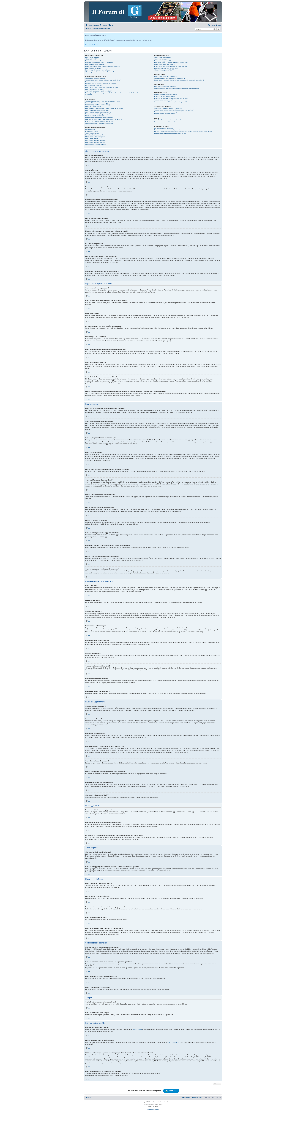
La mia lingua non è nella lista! (93, 85)
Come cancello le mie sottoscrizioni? (164, 113)
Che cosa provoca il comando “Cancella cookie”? (99, 72)
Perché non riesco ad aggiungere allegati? (97, 114)
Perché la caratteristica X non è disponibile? (167, 130)
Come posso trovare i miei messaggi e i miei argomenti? (170, 102)
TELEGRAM (172, 1091)
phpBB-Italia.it (158, 1104)
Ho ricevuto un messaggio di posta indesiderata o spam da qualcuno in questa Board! (179, 80)
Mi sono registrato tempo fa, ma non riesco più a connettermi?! (103, 66)
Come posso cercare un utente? (163, 100)
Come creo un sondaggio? (93, 106)
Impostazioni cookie (153, 1109)
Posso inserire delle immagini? (94, 135)
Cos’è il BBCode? (90, 129)
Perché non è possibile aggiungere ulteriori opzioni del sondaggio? (104, 108)
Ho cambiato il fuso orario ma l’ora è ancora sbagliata (100, 83)
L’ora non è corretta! (91, 82)
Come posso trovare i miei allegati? (164, 122)
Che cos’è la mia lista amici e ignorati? (165, 86)
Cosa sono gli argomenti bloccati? (95, 142)
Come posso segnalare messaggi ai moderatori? (99, 117)
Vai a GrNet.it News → (92, 45)
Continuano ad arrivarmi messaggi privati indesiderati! (169, 78)
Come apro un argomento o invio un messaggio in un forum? (102, 101)
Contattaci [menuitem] (187, 1097)
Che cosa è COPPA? (91, 59)
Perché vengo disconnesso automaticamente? (98, 70)
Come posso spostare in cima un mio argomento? (99, 123)
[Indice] (153, 12)
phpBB (146, 1102)
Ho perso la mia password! (93, 68)
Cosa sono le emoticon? (92, 133)
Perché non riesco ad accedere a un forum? (98, 112)
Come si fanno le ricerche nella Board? (165, 94)
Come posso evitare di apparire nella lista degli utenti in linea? (103, 80)
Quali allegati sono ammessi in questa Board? (167, 120)
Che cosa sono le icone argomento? (95, 144)
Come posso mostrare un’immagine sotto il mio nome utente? (103, 87)
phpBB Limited (137, 1029)
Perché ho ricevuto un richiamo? (94, 115)
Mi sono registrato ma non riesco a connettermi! (99, 62)
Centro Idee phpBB (173, 1042)
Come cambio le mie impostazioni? (95, 78)
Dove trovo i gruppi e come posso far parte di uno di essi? (171, 62)
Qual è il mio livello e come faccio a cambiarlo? (98, 91)
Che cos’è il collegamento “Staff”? (164, 70)
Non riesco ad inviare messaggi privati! (165, 76)
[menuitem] (103, 25)
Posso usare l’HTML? (91, 131)
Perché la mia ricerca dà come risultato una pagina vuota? (171, 98)
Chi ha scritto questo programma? (164, 128)
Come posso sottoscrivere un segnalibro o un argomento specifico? (174, 110)
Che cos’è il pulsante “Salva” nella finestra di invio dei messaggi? (104, 119)
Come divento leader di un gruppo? (164, 64)
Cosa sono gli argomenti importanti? (95, 140)
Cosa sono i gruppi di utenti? (162, 61)
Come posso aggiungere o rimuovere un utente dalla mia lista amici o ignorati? (176, 88)
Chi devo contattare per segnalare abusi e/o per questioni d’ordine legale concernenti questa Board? (183, 131)
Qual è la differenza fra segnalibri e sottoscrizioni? (168, 108)
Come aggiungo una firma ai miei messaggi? (98, 104)
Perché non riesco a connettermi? (95, 64)
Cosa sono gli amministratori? (162, 57)
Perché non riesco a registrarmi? (94, 61)
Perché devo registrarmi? (92, 57)
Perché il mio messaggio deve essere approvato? (99, 121)
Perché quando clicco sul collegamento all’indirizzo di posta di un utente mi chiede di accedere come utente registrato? (116, 93)
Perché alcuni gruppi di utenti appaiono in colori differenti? (170, 66)
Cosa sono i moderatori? (161, 59)
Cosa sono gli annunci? (92, 138)
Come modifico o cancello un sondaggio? (97, 110)
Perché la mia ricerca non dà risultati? (165, 96)
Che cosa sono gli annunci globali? (95, 136)
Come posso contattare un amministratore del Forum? (170, 133)
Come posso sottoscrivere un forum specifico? (167, 112)
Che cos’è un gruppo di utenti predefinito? (166, 68)
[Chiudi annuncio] (220, 34)
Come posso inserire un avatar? (94, 89)
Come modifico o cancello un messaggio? (97, 103)
